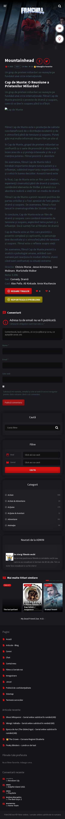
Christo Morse (23, 267)
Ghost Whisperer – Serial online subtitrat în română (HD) (31, 717)
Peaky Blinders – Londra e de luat (21, 745)
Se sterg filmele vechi (24, 551)
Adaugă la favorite (44, 66)
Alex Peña (16, 283)
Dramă (24, 279)
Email (5, 359)
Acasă (8, 639)
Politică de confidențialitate (18, 687)
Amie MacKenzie (46, 283)
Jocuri (9, 681)
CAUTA (32, 470)
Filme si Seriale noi (14, 669)
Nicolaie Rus (10, 803)
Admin (8, 785)
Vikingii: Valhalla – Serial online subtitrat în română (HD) (30, 723)
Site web (6, 373)
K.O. (42, 618)
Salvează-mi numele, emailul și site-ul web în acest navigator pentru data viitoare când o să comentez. (30, 393)
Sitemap (10, 694)
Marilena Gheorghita (13, 797)
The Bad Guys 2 (15, 799)
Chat (8, 657)
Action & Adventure (16, 501)
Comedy (15, 279)
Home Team (13, 805)
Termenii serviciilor (14, 700)
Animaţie (12, 525)
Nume (5, 345)
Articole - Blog (12, 645)
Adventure (12, 519)
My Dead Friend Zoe (30, 618)
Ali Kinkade (29, 283)
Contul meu (11, 663)
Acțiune (11, 507)
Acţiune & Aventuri (16, 513)
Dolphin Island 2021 (16, 786)
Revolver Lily (14, 780)
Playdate (12, 793)
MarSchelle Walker (26, 270)
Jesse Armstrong (42, 267)
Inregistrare (11, 675)
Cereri (9, 651)
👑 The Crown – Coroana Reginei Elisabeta (25, 739)
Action (10, 495)
